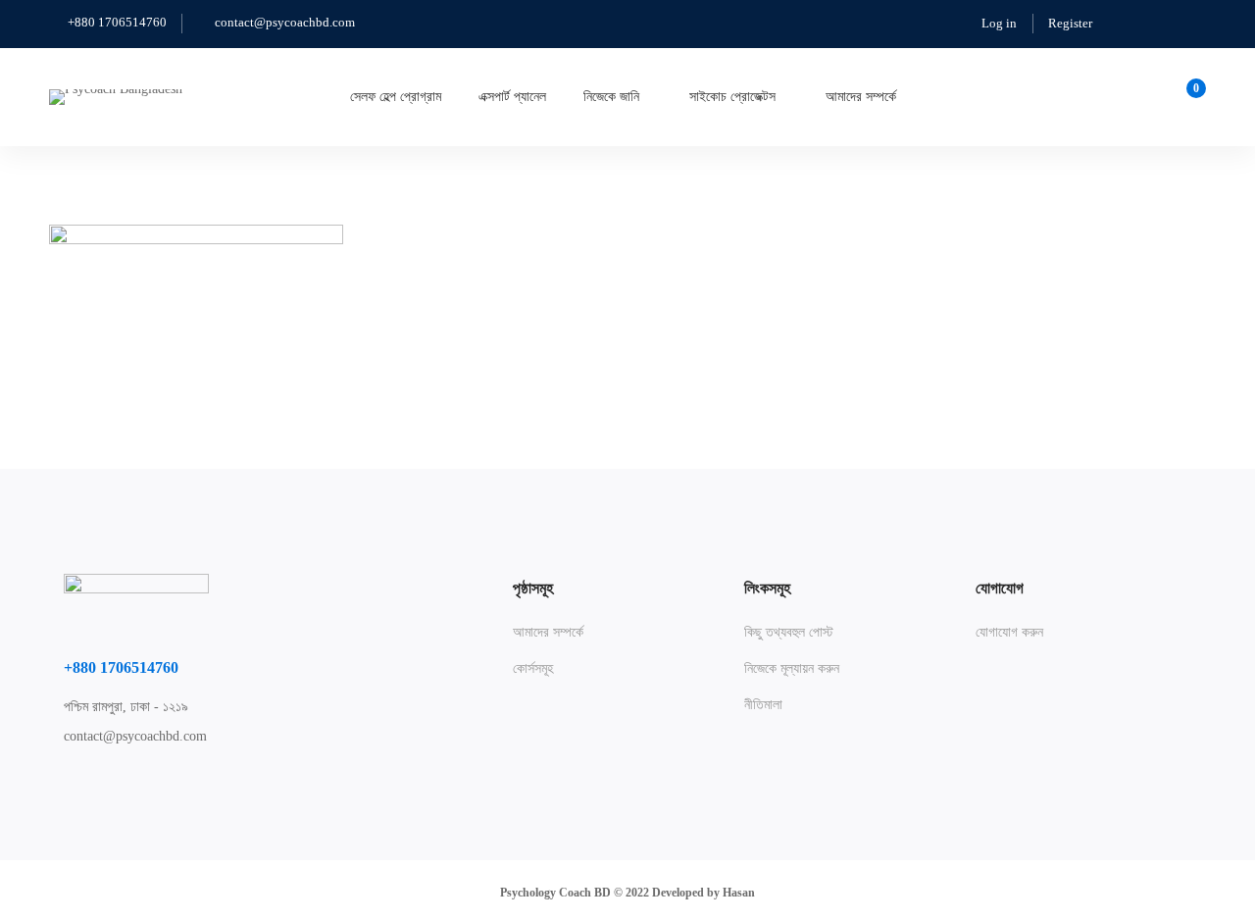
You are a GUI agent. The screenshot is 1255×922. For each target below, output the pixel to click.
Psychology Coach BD (555, 892)
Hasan (739, 892)
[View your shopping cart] (1190, 97)
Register (1070, 23)
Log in (999, 23)
